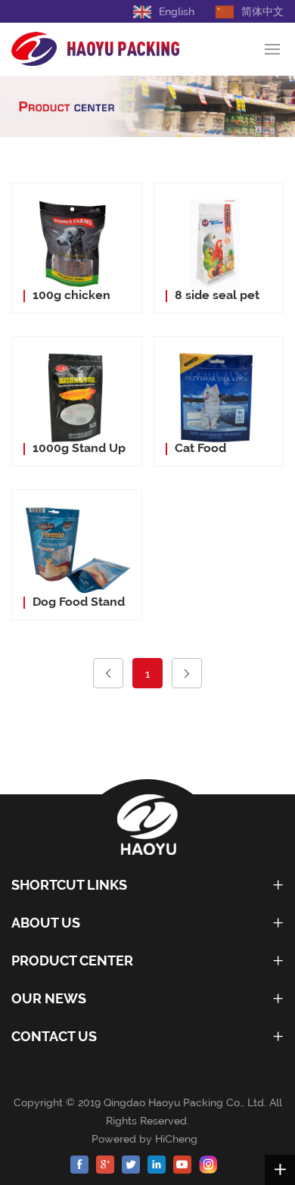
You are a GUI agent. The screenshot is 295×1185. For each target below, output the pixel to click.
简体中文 (262, 11)
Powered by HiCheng (147, 1139)
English (176, 11)
